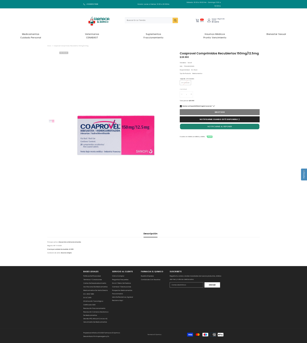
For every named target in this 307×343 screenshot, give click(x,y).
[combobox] (149, 20)
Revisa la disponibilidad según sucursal (197, 106)
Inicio (49, 46)
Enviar (212, 285)
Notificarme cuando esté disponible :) (220, 119)
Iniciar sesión (214, 19)
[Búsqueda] (151, 20)
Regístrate (221, 19)
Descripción (151, 233)
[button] (220, 127)
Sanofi (190, 63)
